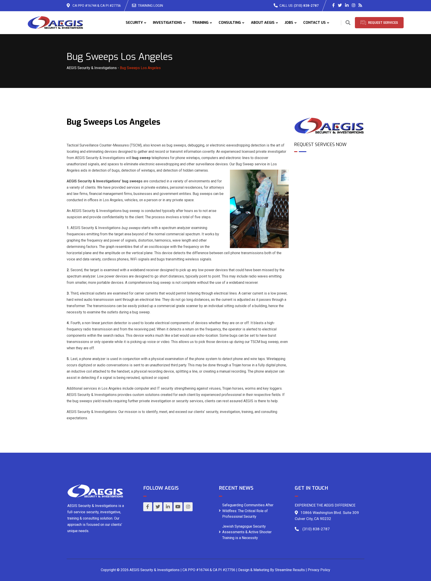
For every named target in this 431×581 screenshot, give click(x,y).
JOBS (289, 22)
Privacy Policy (319, 570)
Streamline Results (290, 570)
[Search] (347, 23)
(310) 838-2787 (306, 6)
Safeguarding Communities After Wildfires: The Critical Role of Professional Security (247, 511)
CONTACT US (314, 22)
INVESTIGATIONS (167, 22)
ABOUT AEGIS (263, 22)
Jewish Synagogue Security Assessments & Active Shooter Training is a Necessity (247, 532)
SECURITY (134, 22)
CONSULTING (230, 22)
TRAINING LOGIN (150, 6)
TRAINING (200, 22)
